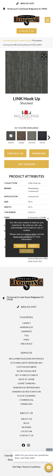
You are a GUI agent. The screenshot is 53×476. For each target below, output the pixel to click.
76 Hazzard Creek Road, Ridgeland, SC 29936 (27, 9)
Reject (33, 246)
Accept (20, 246)
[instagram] (29, 445)
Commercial (26, 400)
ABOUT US (26, 413)
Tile (26, 335)
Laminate (26, 331)
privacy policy (31, 234)
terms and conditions (22, 237)
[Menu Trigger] (47, 20)
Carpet (19, 40)
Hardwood (26, 327)
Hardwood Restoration (26, 391)
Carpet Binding (26, 383)
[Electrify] (42, 136)
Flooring (12, 40)
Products (27, 40)
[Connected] (32, 136)
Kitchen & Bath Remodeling (27, 363)
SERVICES (26, 352)
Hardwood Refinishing (26, 387)
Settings (26, 251)
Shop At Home (26, 379)
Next (49, 136)
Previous (4, 136)
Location (26, 431)
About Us (26, 419)
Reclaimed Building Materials (26, 358)
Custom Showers (26, 367)
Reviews (26, 427)
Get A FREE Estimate (26, 375)
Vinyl (26, 339)
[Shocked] (11, 136)
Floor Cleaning (26, 396)
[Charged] (21, 136)
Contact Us (15, 153)
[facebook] (24, 445)
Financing (39, 153)
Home (5, 40)
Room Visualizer (26, 371)
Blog (26, 423)
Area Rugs (26, 343)
